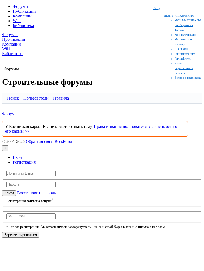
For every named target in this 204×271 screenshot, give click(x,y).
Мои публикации (185, 34)
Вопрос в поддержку (188, 77)
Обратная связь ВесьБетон (50, 141)
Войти (9, 193)
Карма (178, 63)
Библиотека (23, 25)
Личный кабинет (185, 53)
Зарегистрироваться (20, 235)
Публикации (24, 11)
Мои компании (184, 39)
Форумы (20, 6)
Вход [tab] (17, 157)
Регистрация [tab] (24, 162)
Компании (22, 16)
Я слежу (180, 44)
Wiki (17, 21)
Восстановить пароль (36, 193)
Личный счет (183, 58)
